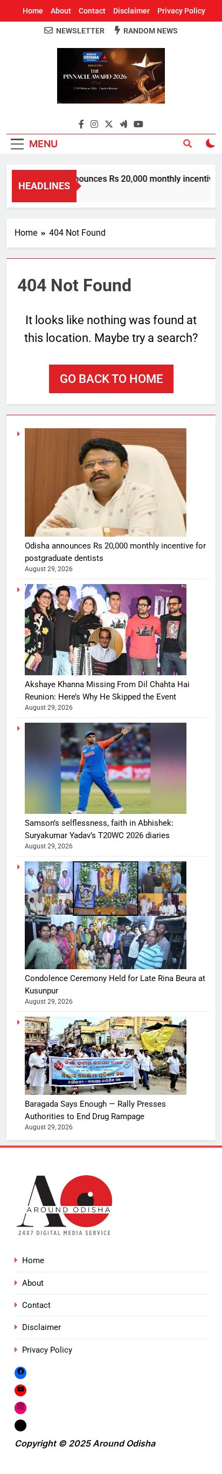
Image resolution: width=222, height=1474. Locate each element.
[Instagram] (20, 1407)
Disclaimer (131, 10)
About (61, 10)
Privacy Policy (181, 10)
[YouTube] (20, 1390)
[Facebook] (20, 1373)
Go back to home (111, 379)
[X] (20, 1425)
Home (33, 10)
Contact (92, 10)
